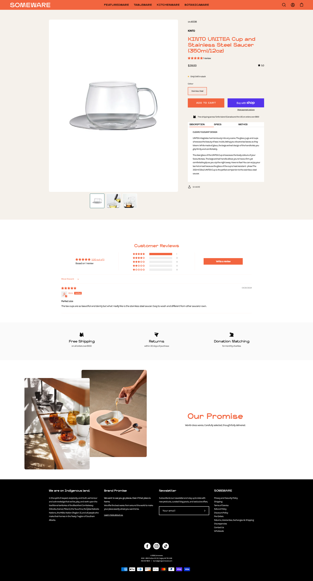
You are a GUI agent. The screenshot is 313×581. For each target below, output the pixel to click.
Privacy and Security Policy (226, 498)
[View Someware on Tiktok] (165, 546)
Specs (217, 124)
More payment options (245, 109)
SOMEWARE (223, 490)
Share (196, 187)
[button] (195, 58)
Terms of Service (221, 505)
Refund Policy (220, 509)
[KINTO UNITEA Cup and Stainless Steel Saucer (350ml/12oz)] (97, 201)
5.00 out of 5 (97, 259)
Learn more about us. (113, 515)
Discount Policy (221, 512)
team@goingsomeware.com (162, 561)
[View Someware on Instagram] (156, 546)
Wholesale (219, 531)
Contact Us (219, 527)
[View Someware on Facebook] (147, 546)
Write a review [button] (223, 261)
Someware (159, 555)
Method (242, 124)
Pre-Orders (219, 516)
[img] (68, 288)
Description (197, 124)
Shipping (218, 501)
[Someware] (30, 5)
